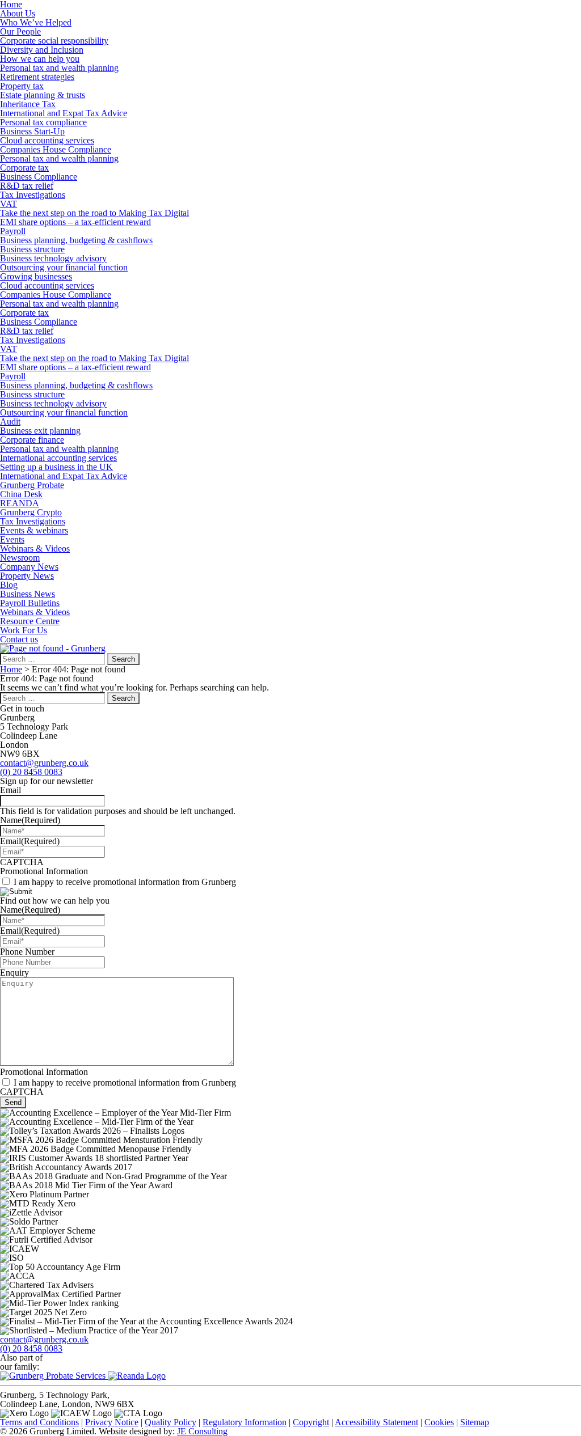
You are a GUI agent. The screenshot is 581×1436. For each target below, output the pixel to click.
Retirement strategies (37, 77)
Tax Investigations (32, 195)
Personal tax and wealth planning (59, 68)
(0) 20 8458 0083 (31, 772)
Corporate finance (32, 439)
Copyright (311, 1422)
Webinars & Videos (35, 548)
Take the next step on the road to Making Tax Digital (94, 213)
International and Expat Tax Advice (63, 113)
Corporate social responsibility (54, 40)
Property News (27, 576)
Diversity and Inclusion (41, 49)
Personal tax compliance (43, 122)
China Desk (21, 494)
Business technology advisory (53, 258)
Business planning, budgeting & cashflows (76, 240)
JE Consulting (202, 1431)
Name (30, 820)
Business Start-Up (32, 131)
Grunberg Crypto (31, 512)
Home (11, 669)
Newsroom (20, 557)
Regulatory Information (245, 1422)
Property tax (22, 86)
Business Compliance (38, 176)
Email (10, 790)
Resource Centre (30, 621)
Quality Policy (170, 1422)
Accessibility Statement (376, 1422)
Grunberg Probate (32, 485)
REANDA (19, 503)
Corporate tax (24, 167)
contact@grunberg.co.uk (44, 763)
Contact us (19, 639)
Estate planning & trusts (42, 95)
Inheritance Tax (28, 104)
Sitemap (474, 1422)
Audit (10, 421)
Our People (20, 31)
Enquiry (14, 972)
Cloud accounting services (47, 140)
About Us (17, 13)
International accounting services (58, 458)
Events (12, 539)
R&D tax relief (26, 185)
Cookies (439, 1422)
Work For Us (23, 630)
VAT (8, 204)
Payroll (13, 231)
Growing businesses (36, 276)
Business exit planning (40, 430)
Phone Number (27, 951)
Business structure (32, 249)
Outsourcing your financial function (64, 267)
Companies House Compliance (55, 149)
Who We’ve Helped (35, 22)
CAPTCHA (22, 862)
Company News (29, 566)
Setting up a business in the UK (56, 467)
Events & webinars (34, 530)
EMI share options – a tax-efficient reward (75, 222)
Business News (27, 594)
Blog (9, 585)
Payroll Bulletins (30, 603)
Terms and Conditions (39, 1422)
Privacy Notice (111, 1422)
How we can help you (39, 58)
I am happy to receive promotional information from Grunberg (125, 882)
